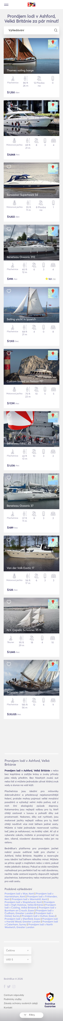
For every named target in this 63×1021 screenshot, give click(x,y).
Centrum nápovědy (14, 995)
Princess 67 (13, 132)
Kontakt (8, 1007)
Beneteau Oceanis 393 (21, 257)
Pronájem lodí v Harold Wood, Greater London (31, 920)
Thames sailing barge (20, 70)
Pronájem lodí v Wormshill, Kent (29, 899)
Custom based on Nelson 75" (25, 381)
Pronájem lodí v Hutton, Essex (38, 915)
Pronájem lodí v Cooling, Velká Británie (30, 906)
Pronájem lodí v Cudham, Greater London (29, 912)
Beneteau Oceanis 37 (20, 505)
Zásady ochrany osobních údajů (21, 1003)
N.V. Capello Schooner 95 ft (24, 630)
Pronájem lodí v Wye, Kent (19, 893)
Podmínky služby (13, 999)
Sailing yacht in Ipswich (21, 319)
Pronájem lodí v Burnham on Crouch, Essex (30, 909)
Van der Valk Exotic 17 (20, 568)
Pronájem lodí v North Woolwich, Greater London (29, 926)
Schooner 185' (15, 692)
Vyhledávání (16, 30)
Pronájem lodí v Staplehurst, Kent (23, 902)
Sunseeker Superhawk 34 (22, 195)
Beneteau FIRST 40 (19, 443)
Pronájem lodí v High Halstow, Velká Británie (30, 903)
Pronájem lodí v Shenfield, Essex (22, 918)
